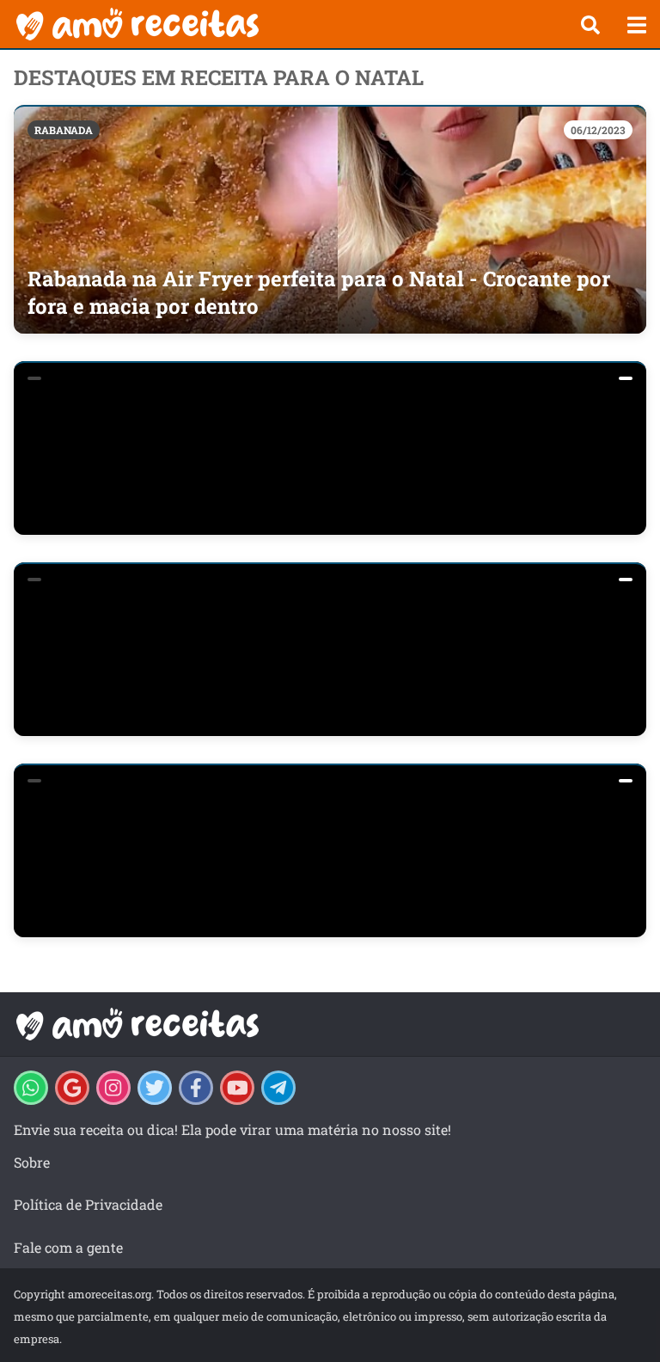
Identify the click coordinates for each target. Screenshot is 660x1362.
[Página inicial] (283, 24)
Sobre (32, 1162)
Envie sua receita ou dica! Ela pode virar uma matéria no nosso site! (232, 1129)
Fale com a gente (68, 1247)
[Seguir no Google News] (72, 1088)
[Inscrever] (237, 1088)
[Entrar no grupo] (31, 1088)
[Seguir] (113, 1088)
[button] (590, 25)
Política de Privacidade (88, 1204)
